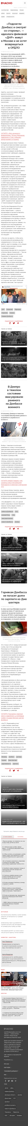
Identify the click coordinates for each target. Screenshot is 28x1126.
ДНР (3, 309)
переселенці (14, 10)
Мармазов (18, 309)
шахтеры (18, 757)
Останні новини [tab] (7, 836)
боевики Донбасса (7, 316)
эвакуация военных (7, 518)
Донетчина (8, 1098)
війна (2, 13)
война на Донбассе (7, 511)
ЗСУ (14, 1098)
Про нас (6, 1064)
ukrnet (6, 1088)
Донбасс (11, 757)
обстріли (12, 1115)
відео (3, 16)
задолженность (6, 763)
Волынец (4, 757)
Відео (3, 969)
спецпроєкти (10, 16)
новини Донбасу (9, 1091)
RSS (5, 1074)
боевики (19, 1115)
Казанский (10, 309)
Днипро (17, 522)
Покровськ (8, 1112)
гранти (8, 13)
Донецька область (10, 1095)
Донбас (20, 1095)
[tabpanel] (14, 873)
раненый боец (6, 515)
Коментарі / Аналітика (8, 937)
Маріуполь (16, 1112)
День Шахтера (12, 760)
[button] (14, 831)
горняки (4, 760)
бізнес (22, 10)
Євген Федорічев (7, 954)
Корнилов (4, 313)
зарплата (15, 763)
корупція (14, 13)
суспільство (5, 10)
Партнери (7, 1067)
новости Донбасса (7, 522)
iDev (12, 1059)
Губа (13, 515)
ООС (16, 511)
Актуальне (4, 911)
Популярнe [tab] (20, 836)
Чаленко (12, 313)
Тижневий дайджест (11, 1071)
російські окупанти (10, 1105)
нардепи (21, 13)
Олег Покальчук (7, 941)
